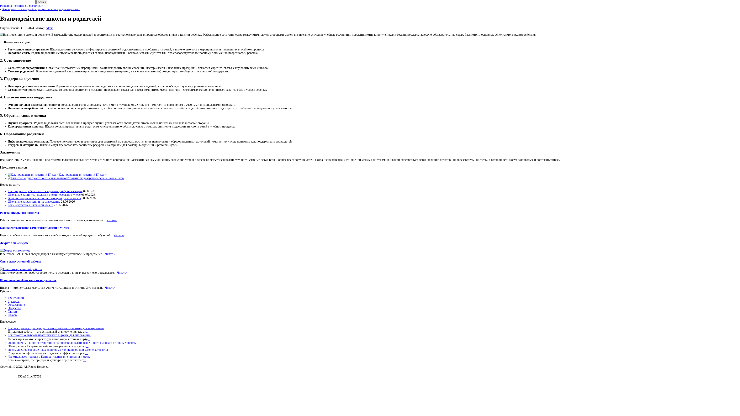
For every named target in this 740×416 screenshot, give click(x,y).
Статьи (12, 311)
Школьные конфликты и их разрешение (34, 201)
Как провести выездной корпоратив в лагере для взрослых (41, 9)
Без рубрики (16, 297)
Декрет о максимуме (14, 243)
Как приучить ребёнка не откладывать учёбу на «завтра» (45, 191)
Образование (16, 304)
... (86, 331)
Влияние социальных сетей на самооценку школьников (44, 198)
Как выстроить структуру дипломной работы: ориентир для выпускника (56, 328)
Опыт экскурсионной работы (20, 261)
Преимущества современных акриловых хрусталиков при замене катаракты (58, 349)
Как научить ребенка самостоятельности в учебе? (34, 227)
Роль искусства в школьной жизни (30, 205)
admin (49, 28)
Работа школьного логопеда (19, 212)
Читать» (112, 220)
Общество (14, 308)
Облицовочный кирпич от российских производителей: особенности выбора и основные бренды (72, 342)
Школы (12, 315)
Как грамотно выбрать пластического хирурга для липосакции (49, 335)
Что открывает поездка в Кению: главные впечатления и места (49, 356)
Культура (13, 301)
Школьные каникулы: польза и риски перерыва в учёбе (44, 194)
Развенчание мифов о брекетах (20, 5)
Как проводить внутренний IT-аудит (83, 174)
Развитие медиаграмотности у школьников (95, 178)
